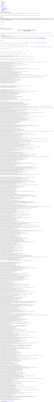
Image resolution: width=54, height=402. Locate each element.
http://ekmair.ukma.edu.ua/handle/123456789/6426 (41, 38)
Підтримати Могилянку (3, 4)
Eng (1, 0)
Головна (2, 3)
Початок (1, 6)
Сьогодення (2, 9)
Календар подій (2, 5)
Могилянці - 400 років (4, 8)
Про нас (3, 6)
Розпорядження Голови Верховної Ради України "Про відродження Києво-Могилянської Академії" (17, 13)
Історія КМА (6, 6)
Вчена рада (2, 10)
